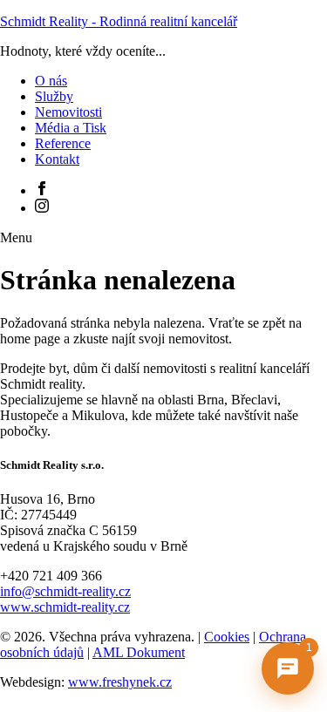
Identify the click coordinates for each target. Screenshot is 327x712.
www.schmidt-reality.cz (65, 607)
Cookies (226, 636)
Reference (63, 143)
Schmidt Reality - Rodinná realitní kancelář (118, 21)
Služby (54, 96)
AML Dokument (138, 652)
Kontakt (57, 159)
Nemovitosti (68, 112)
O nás (51, 80)
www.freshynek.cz (120, 682)
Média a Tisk (70, 127)
